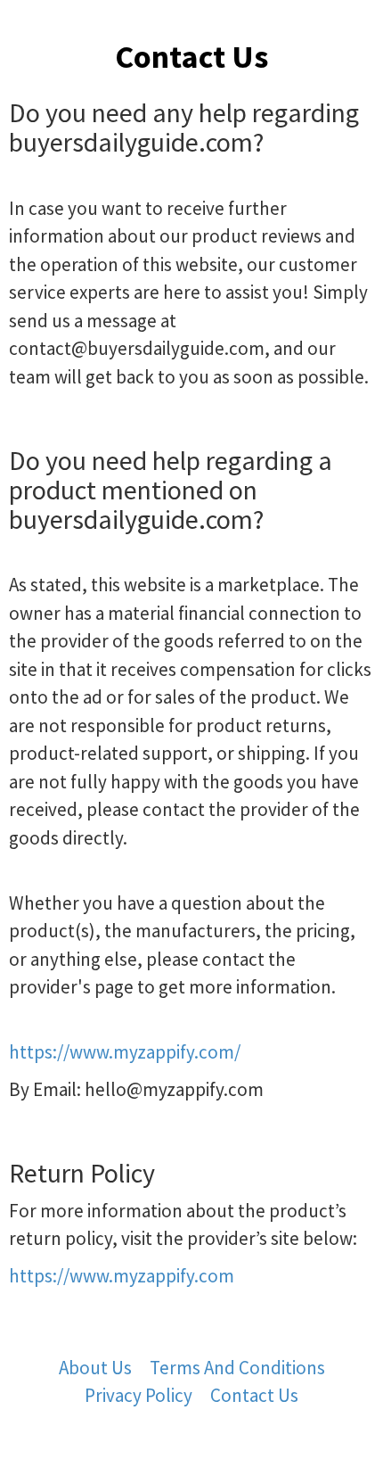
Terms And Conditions (237, 1368)
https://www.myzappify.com (121, 1276)
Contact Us (254, 1395)
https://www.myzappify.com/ (124, 1052)
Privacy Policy (138, 1395)
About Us (95, 1368)
